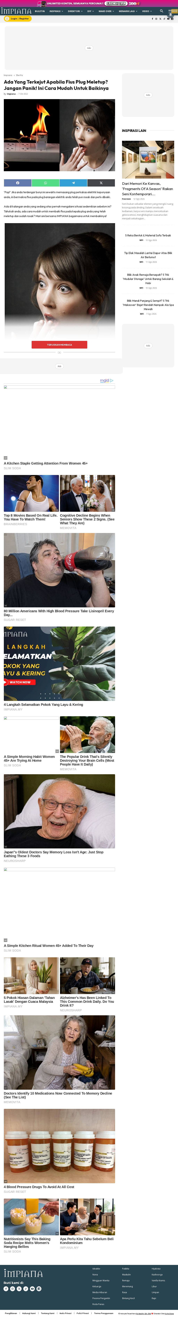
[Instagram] (156, 19)
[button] (161, 11)
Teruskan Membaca (59, 344)
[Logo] (16, 10)
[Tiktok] (164, 19)
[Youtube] (168, 19)
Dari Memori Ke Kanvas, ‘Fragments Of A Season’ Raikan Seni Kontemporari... (147, 188)
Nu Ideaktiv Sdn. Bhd (143, 1314)
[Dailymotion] (172, 19)
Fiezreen (126, 199)
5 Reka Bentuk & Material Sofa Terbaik (148, 235)
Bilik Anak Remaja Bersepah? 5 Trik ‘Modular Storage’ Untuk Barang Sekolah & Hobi (148, 279)
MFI (141, 240)
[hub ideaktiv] (170, 9)
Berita (19, 75)
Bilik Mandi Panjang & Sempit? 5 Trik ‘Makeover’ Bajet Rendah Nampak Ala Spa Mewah (148, 305)
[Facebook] (152, 19)
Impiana (8, 75)
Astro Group (169, 1314)
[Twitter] (160, 19)
